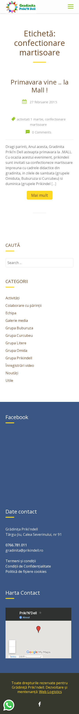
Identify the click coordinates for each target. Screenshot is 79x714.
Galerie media (16, 320)
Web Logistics (50, 691)
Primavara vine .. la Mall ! (39, 86)
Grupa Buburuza (19, 328)
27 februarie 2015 (43, 102)
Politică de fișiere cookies (26, 571)
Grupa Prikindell (18, 358)
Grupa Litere (15, 343)
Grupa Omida (16, 350)
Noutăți (11, 373)
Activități (12, 298)
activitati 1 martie (30, 119)
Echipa (10, 313)
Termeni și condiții (20, 560)
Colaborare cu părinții (23, 305)
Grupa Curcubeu (19, 335)
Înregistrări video (19, 365)
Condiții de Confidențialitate (28, 566)
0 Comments (41, 132)
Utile (9, 380)
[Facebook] (39, 704)
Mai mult (39, 195)
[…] (53, 183)
